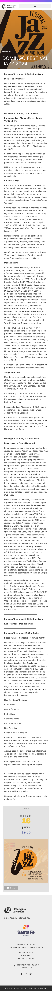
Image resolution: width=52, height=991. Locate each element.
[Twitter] (31, 974)
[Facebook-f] (21, 974)
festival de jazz (6, 52)
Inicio (6, 918)
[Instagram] (26, 974)
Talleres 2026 (24, 918)
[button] (35, 6)
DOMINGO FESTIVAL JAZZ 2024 (25, 60)
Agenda (13, 918)
